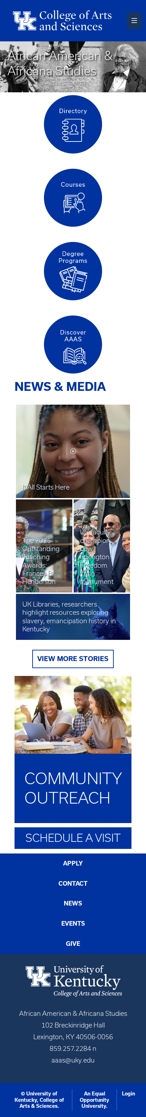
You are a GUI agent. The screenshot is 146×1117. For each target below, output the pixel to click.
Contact (73, 883)
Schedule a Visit (73, 838)
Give (73, 944)
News (73, 903)
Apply (73, 863)
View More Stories (72, 658)
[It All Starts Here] (73, 433)
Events (73, 923)
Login (128, 1093)
